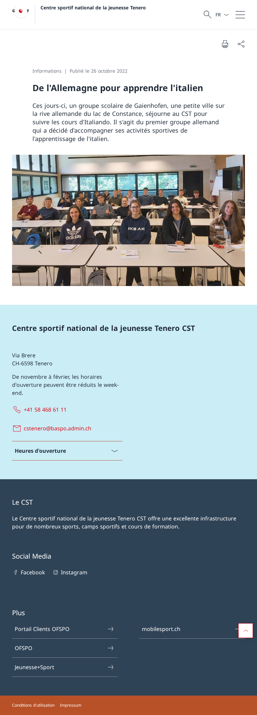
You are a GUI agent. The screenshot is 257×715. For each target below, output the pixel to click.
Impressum (70, 705)
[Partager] (241, 44)
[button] (245, 630)
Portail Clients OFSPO (42, 629)
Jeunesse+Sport (34, 667)
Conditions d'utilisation (33, 705)
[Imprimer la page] (225, 44)
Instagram (74, 572)
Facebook (33, 572)
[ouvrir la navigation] (240, 14)
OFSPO (23, 648)
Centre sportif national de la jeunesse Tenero (93, 7)
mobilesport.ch (161, 629)
